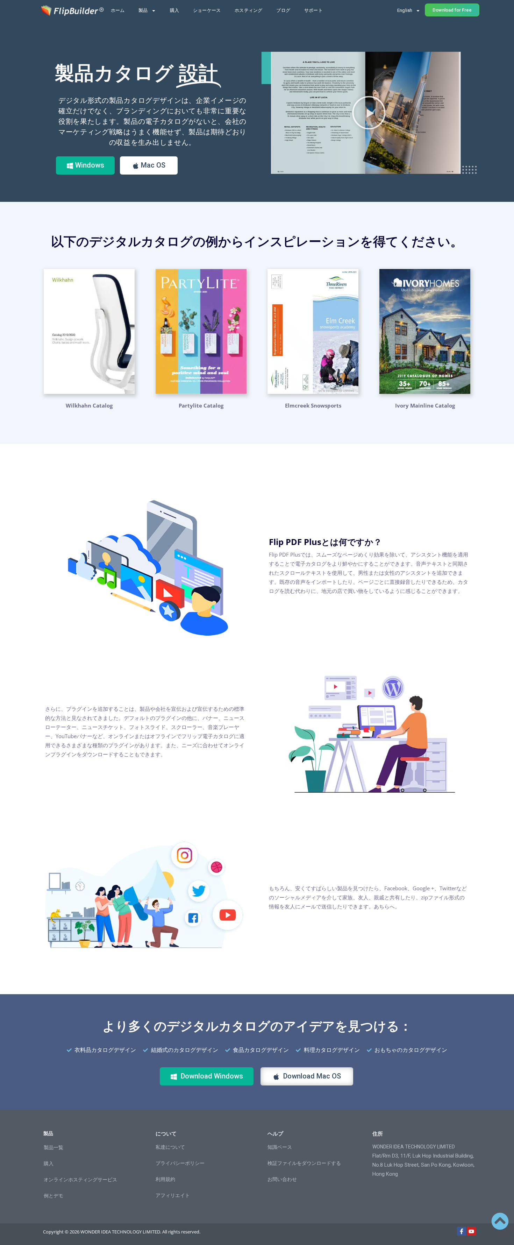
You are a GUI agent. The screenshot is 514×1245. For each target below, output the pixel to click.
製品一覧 (53, 1147)
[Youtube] (471, 1231)
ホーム (118, 10)
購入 (174, 10)
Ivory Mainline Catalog (425, 405)
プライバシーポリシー (180, 1163)
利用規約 (165, 1179)
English (404, 10)
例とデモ (53, 1195)
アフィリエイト (173, 1195)
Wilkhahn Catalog (89, 405)
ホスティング (248, 10)
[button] (368, 112)
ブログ (283, 10)
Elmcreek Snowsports (313, 405)
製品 (143, 10)
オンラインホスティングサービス (80, 1179)
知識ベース (279, 1147)
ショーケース (207, 10)
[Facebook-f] (461, 1231)
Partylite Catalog (201, 405)
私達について (170, 1147)
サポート (313, 10)
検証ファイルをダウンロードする (304, 1163)
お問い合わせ (282, 1179)
